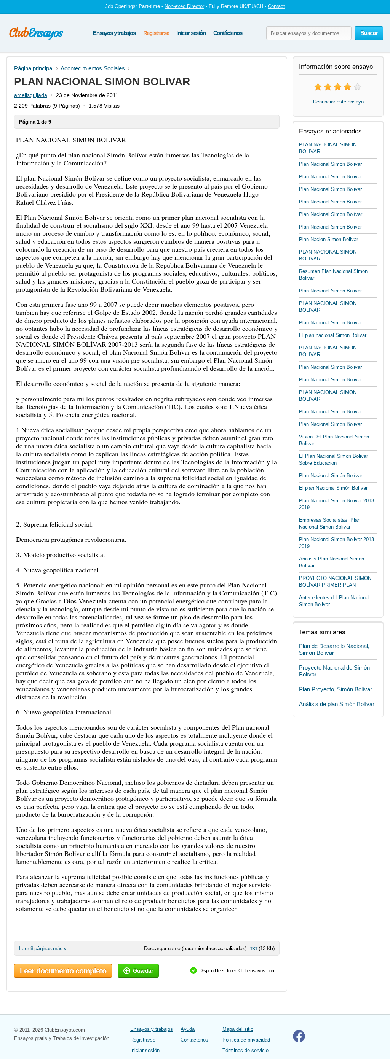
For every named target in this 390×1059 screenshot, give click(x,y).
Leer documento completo (63, 971)
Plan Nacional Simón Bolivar (330, 380)
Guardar (143, 970)
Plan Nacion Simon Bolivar (328, 239)
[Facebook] (299, 1040)
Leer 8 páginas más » (42, 948)
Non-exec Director (184, 6)
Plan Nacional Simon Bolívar (330, 214)
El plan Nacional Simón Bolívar (333, 488)
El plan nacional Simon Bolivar (332, 335)
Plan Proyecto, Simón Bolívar (335, 689)
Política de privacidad (246, 1040)
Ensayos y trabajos (114, 33)
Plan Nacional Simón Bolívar (330, 475)
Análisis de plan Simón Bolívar (336, 704)
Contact (276, 6)
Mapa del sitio (237, 1029)
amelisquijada (30, 95)
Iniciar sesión (190, 33)
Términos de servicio (245, 1050)
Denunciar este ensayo (338, 102)
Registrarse (156, 33)
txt (253, 948)
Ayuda (188, 1029)
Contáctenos (227, 33)
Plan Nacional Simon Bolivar (330, 164)
